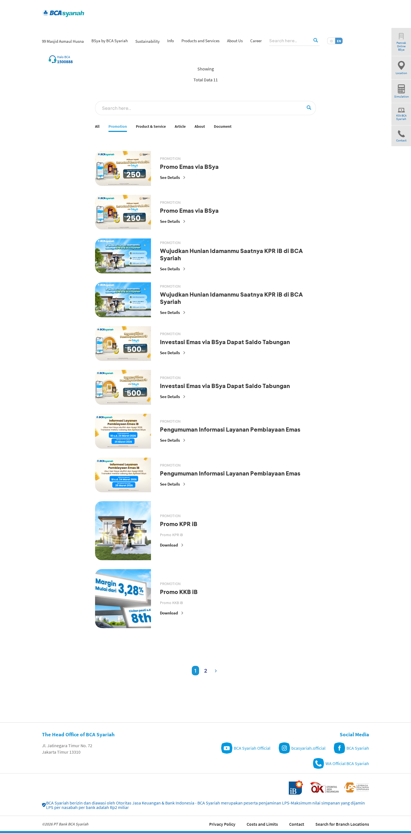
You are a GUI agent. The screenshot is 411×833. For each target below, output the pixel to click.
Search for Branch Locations (342, 824)
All (97, 126)
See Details (170, 177)
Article (180, 126)
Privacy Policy (222, 824)
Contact (296, 824)
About (200, 126)
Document (223, 126)
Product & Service (151, 126)
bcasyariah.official (308, 748)
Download (169, 545)
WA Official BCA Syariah (347, 763)
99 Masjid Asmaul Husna (63, 41)
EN (339, 41)
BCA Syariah (357, 748)
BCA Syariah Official (252, 748)
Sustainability (147, 41)
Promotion (117, 126)
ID (331, 41)
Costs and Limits (262, 824)
